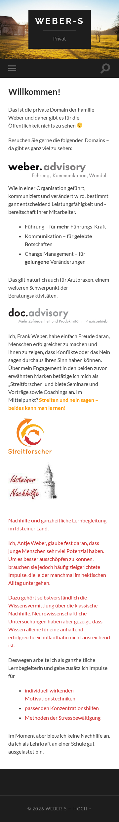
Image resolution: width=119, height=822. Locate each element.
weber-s (59, 21)
